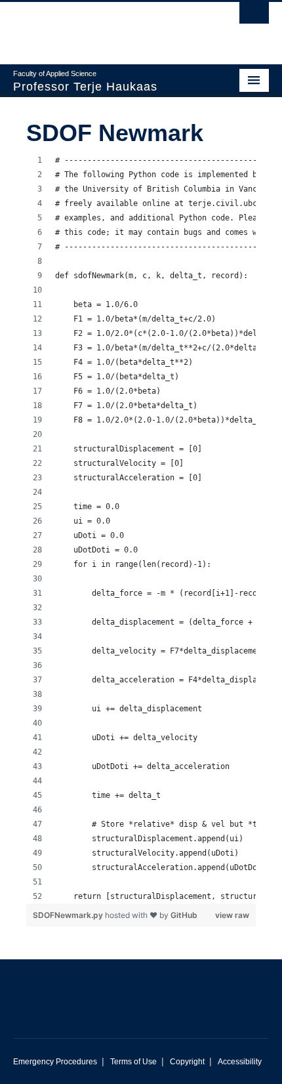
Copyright (187, 1061)
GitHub (184, 915)
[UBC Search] (254, 16)
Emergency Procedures (55, 1061)
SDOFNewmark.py (69, 915)
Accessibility (240, 1061)
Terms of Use (133, 1061)
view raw (232, 915)
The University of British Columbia (102, 27)
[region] (141, 528)
